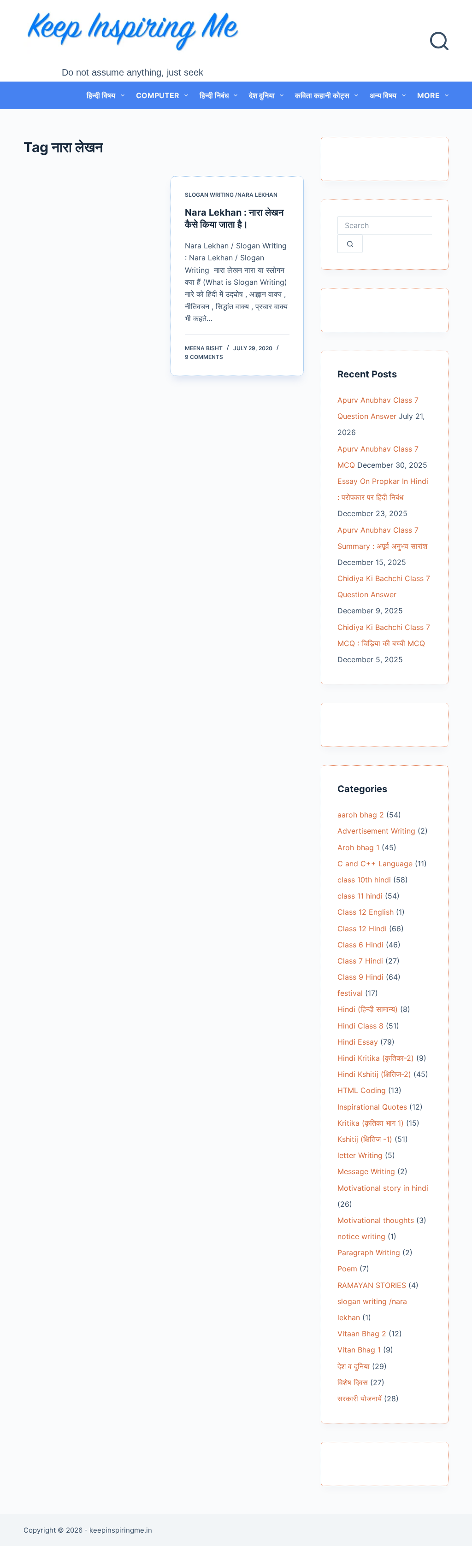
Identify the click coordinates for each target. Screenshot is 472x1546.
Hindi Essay (357, 1041)
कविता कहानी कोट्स (322, 95)
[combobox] (384, 225)
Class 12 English (365, 912)
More (428, 95)
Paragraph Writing (368, 1252)
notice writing (361, 1236)
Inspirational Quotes (372, 1106)
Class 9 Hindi (360, 977)
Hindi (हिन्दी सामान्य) (367, 1009)
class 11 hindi (360, 895)
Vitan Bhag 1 (359, 1349)
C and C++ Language (375, 863)
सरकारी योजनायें (359, 1398)
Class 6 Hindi (360, 944)
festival (350, 993)
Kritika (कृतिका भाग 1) (370, 1123)
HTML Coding (361, 1090)
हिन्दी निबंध (214, 95)
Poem (347, 1268)
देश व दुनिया (353, 1366)
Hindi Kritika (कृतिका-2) (375, 1058)
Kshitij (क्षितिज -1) (364, 1139)
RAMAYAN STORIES (371, 1285)
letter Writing (360, 1155)
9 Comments (204, 356)
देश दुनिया (262, 95)
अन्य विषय (383, 95)
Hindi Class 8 (360, 1025)
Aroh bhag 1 (358, 847)
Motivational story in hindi (382, 1188)
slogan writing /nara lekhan (231, 194)
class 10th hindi (364, 879)
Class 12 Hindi (362, 928)
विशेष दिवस (352, 1382)
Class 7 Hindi (360, 960)
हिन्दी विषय (101, 95)
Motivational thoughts (375, 1220)
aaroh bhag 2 (360, 814)
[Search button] (350, 244)
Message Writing (366, 1171)
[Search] (439, 41)
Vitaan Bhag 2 (361, 1333)
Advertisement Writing (376, 830)
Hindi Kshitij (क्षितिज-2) (374, 1074)
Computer (157, 95)
